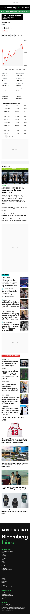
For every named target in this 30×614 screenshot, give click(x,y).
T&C (3, 598)
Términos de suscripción (7, 595)
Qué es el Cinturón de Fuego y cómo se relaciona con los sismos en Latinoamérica (10, 294)
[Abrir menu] (2, 7)
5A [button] (21, 35)
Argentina (4, 555)
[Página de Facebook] (3, 530)
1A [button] (15, 35)
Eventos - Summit (6, 604)
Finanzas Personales (6, 584)
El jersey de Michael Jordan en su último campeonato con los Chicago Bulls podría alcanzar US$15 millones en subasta (15, 440)
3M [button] (9, 35)
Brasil (3, 552)
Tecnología (4, 597)
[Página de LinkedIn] (19, 530)
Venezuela (4, 558)
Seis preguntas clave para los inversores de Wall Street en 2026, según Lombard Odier (9, 283)
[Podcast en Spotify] (26, 530)
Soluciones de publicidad (7, 610)
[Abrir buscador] (23, 7)
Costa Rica (4, 566)
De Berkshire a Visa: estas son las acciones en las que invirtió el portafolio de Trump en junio (15, 219)
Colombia (4, 557)
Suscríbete (4, 592)
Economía (4, 577)
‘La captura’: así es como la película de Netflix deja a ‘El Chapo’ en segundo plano (15, 488)
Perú (3, 561)
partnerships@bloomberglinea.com (10, 605)
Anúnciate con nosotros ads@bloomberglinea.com (13, 607)
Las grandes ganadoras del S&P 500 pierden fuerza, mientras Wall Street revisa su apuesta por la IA (15, 209)
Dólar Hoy (4, 579)
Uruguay (4, 565)
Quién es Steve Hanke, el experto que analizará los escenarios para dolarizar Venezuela (10, 305)
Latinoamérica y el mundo (7, 551)
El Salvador (4, 568)
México (3, 554)
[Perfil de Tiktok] (22, 530)
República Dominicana (7, 569)
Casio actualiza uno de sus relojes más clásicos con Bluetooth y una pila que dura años (15, 511)
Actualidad (4, 581)
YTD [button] (12, 35)
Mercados (6, 166)
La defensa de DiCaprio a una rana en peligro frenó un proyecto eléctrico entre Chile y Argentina (10, 316)
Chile (3, 559)
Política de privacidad (6, 594)
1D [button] (3, 35)
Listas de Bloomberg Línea (8, 586)
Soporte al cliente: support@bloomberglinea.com (13, 608)
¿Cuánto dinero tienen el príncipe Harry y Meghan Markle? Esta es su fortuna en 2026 (10, 327)
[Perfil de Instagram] (15, 530)
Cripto (3, 582)
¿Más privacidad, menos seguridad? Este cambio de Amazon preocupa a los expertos (10, 411)
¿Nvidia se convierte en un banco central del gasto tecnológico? (13, 190)
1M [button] (6, 35)
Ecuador (4, 562)
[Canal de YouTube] (11, 530)
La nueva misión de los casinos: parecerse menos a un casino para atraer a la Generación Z (15, 464)
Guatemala (4, 571)
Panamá (3, 564)
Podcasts (4, 585)
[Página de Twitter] (7, 530)
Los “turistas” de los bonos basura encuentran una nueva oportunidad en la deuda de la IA (15, 214)
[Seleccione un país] (4, 7)
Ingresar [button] (27, 7)
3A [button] (18, 35)
